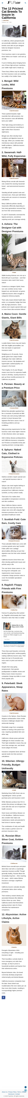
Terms (19, 1092)
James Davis (6, 20)
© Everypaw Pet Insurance (14, 540)
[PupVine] (14, 3)
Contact (17, 1094)
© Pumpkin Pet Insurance (14, 473)
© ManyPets (14, 947)
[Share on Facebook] (3, 997)
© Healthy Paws (14, 609)
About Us (4, 1092)
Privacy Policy (12, 1092)
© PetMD (14, 790)
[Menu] (2, 3)
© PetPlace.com (14, 863)
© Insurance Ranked (14, 408)
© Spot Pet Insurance (14, 110)
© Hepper (14, 272)
